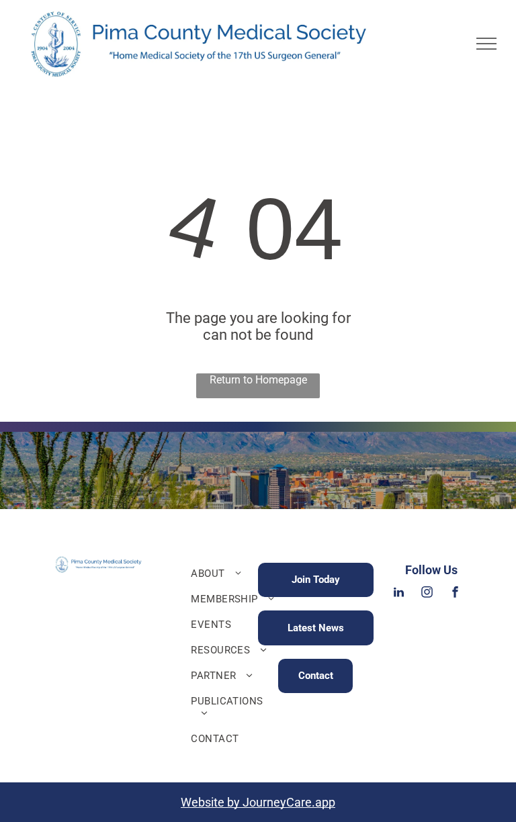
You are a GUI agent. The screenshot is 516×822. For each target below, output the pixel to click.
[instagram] (427, 594)
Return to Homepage (258, 379)
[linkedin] (399, 594)
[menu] (486, 43)
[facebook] (455, 594)
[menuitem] (235, 573)
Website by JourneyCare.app (258, 802)
